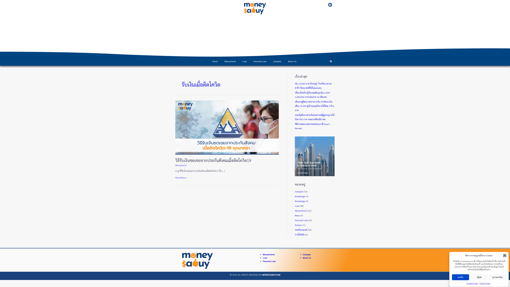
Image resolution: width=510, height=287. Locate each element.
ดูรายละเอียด (497, 277)
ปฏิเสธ (479, 277)
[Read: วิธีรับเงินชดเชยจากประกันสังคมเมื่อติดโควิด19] (227, 127)
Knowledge (300, 196)
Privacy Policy (485, 283)
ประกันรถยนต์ (301, 229)
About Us (292, 61)
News (297, 215)
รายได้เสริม (300, 234)
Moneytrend (230, 61)
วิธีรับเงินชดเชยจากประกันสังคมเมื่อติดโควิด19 (213, 160)
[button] (504, 255)
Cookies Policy (472, 283)
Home (215, 61)
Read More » (181, 177)
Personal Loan (259, 61)
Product (298, 225)
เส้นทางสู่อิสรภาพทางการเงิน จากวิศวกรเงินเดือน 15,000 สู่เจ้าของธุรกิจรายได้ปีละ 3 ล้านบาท (314, 106)
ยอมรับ (460, 277)
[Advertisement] (255, 35)
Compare (277, 61)
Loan (244, 61)
